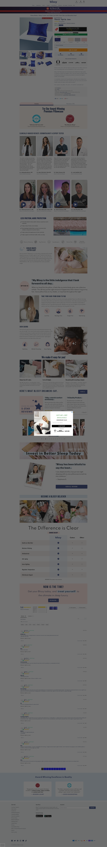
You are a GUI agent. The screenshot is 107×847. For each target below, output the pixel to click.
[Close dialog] (72, 412)
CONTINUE (61, 426)
